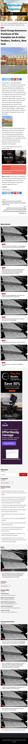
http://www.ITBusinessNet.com (8, 595)
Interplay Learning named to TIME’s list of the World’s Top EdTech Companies (13, 534)
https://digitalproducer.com (8, 599)
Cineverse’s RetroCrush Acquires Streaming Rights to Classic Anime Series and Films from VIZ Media (14, 246)
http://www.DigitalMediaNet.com (9, 603)
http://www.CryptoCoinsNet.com (9, 612)
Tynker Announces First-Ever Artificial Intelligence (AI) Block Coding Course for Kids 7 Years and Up (14, 202)
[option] (14, 564)
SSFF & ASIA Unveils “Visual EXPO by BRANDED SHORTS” (13, 519)
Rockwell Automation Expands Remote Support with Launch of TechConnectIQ (13, 319)
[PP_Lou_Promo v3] (14, 157)
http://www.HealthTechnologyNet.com (10, 608)
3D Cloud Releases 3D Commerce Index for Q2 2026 (13, 342)
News (2, 27)
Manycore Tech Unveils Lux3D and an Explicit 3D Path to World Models (13, 524)
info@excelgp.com (7, 148)
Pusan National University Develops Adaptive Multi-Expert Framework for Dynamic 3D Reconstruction (13, 529)
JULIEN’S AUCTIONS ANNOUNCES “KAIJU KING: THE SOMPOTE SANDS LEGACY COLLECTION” (13, 296)
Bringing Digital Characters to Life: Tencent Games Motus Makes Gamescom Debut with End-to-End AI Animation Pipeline (14, 539)
